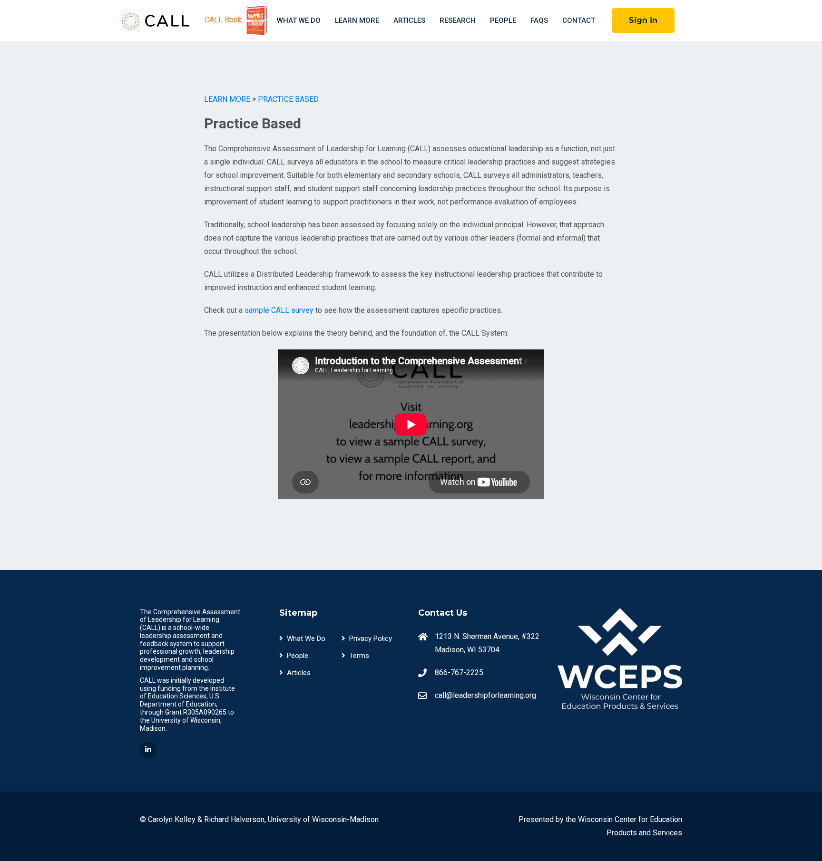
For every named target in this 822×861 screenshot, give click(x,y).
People (503, 20)
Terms (359, 655)
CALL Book (224, 19)
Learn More (357, 20)
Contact (578, 20)
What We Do (299, 20)
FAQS (539, 20)
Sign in (643, 20)
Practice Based (288, 99)
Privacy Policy (370, 638)
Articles (409, 20)
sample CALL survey (279, 310)
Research (458, 20)
